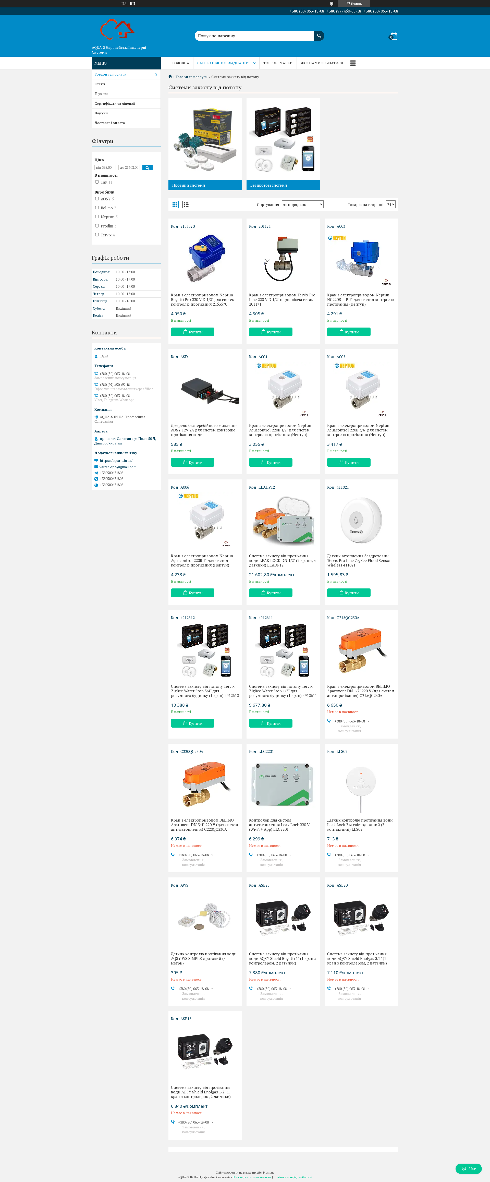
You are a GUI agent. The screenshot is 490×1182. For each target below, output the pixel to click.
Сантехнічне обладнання (223, 63)
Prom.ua (268, 1172)
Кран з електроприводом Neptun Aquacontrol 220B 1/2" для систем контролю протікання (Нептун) (280, 430)
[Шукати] (319, 33)
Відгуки (101, 113)
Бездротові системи (268, 185)
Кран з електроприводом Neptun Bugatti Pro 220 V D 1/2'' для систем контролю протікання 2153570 (203, 299)
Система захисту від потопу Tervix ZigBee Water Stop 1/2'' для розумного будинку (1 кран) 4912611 (283, 691)
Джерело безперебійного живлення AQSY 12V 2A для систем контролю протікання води (204, 430)
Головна (180, 63)
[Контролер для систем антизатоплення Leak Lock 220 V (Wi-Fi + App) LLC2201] (283, 784)
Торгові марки (278, 63)
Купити (196, 331)
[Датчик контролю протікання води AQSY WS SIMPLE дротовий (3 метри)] (205, 918)
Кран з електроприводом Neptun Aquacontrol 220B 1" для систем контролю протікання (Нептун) (202, 560)
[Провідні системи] (205, 139)
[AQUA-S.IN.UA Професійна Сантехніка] (117, 29)
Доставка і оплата (110, 122)
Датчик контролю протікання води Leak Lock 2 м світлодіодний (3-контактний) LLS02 (360, 824)
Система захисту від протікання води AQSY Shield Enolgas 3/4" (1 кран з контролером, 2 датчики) (357, 958)
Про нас (101, 93)
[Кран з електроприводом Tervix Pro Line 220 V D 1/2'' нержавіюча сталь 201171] (283, 259)
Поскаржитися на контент (252, 1177)
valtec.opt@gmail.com (118, 467)
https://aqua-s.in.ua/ (116, 460)
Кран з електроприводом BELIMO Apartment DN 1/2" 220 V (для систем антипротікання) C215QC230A (360, 691)
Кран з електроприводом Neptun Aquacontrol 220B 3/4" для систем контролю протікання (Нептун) (358, 430)
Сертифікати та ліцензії (115, 103)
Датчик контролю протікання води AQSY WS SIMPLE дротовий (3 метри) (204, 958)
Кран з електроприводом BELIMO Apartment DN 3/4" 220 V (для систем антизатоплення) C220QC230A (204, 824)
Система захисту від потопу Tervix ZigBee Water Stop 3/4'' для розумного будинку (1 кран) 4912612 (205, 691)
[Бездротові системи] (283, 139)
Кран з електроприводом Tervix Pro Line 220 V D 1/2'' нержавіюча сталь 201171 (282, 299)
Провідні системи (188, 185)
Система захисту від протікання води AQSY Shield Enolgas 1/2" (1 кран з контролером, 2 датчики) (201, 1092)
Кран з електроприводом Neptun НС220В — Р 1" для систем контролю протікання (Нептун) (360, 299)
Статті (100, 83)
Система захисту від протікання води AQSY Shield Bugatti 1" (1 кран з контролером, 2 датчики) (282, 958)
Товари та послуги (191, 77)
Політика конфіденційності (293, 1177)
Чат (472, 1168)
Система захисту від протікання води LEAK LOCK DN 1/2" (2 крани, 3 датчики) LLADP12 (282, 560)
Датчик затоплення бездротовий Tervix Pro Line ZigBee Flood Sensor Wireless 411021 (359, 560)
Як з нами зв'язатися (322, 63)
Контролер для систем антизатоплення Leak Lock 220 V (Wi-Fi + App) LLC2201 (279, 824)
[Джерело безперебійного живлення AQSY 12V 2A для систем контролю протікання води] (205, 390)
